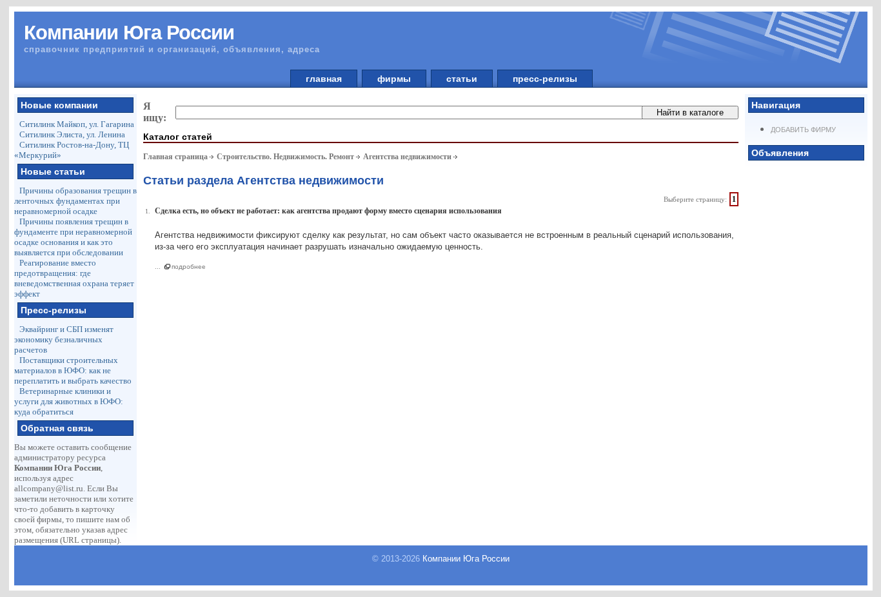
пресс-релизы (545, 78)
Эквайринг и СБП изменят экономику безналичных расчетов (64, 339)
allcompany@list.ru (48, 488)
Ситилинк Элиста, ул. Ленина (72, 134)
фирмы (394, 78)
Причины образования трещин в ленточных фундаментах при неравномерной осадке (75, 201)
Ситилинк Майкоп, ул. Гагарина (76, 124)
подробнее (189, 266)
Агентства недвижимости (407, 156)
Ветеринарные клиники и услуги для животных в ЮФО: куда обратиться (68, 401)
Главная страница (175, 156)
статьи (461, 78)
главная (324, 78)
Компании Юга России (466, 558)
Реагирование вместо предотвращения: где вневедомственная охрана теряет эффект (74, 278)
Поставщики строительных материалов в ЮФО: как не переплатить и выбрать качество (73, 370)
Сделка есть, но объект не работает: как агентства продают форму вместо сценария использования (328, 210)
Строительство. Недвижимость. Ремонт (285, 156)
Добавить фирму (803, 129)
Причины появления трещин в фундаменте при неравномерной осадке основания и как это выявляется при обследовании (73, 237)
